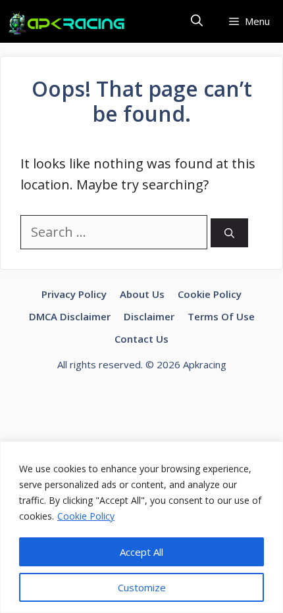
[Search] (229, 233)
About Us (142, 294)
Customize (142, 587)
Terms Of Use (221, 316)
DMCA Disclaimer (70, 316)
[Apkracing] (69, 23)
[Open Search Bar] (197, 21)
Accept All (141, 551)
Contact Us (141, 338)
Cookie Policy (86, 516)
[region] (141, 527)
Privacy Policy (74, 294)
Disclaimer (149, 316)
